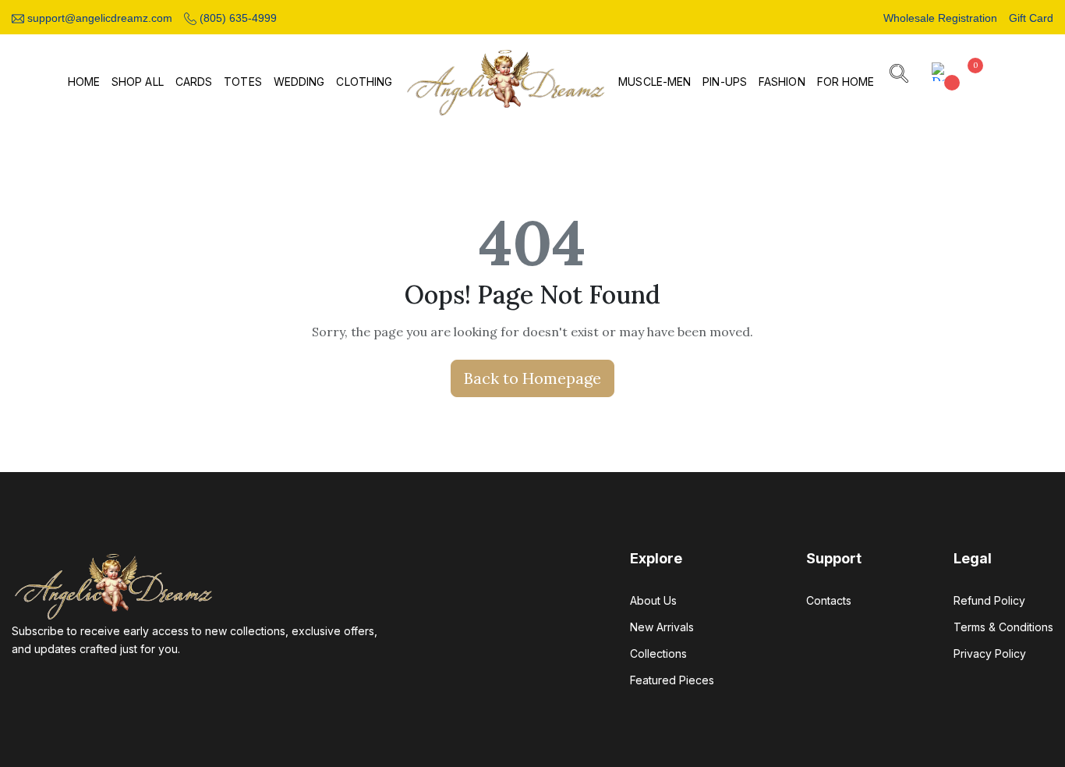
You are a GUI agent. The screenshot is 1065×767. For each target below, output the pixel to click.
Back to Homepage (532, 378)
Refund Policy (989, 600)
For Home (846, 82)
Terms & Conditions (1003, 627)
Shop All (137, 82)
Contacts (828, 600)
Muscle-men (654, 82)
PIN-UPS (724, 82)
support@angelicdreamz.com (98, 18)
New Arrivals (662, 627)
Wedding (299, 82)
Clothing (364, 82)
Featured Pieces (672, 680)
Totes (243, 82)
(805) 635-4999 (236, 18)
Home (84, 82)
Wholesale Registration (940, 18)
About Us (653, 600)
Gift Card (1031, 18)
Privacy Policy (990, 653)
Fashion (782, 82)
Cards (194, 82)
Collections (658, 653)
